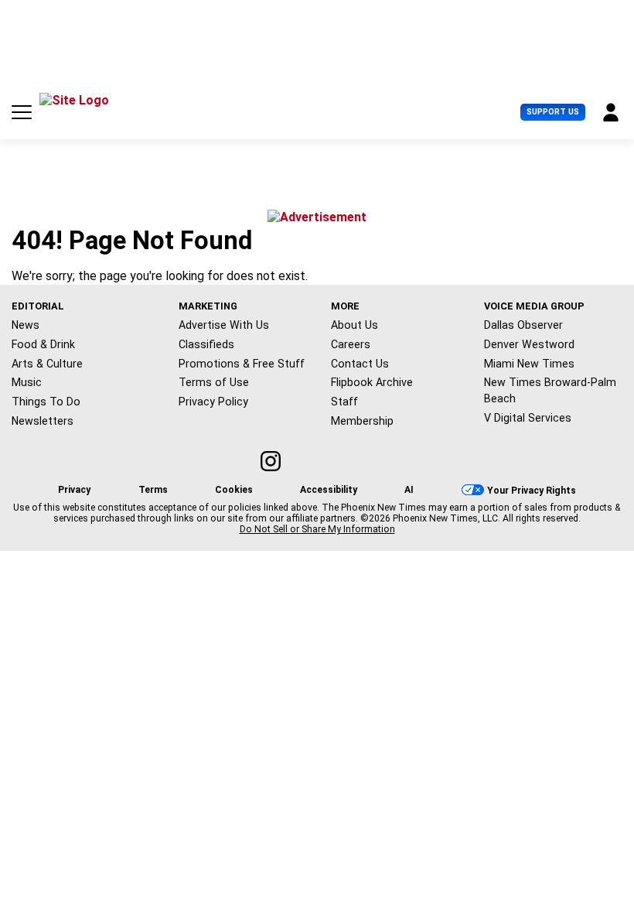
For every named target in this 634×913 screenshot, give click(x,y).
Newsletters (42, 421)
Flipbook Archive (372, 382)
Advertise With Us (224, 325)
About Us (354, 325)
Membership (362, 421)
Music (27, 382)
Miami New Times (529, 363)
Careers (350, 344)
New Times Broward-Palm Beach (550, 390)
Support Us (553, 112)
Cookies (234, 489)
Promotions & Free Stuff (242, 363)
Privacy (74, 489)
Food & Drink (43, 344)
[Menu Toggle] (22, 112)
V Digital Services (527, 418)
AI (409, 489)
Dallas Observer (523, 325)
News (25, 325)
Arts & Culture (47, 363)
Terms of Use (214, 382)
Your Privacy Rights (531, 490)
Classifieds (206, 344)
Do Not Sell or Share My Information (317, 529)
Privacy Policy (213, 401)
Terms (153, 489)
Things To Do (46, 401)
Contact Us (360, 363)
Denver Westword (529, 344)
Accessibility (328, 489)
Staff (344, 401)
